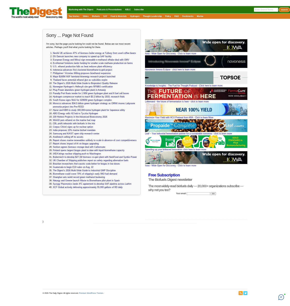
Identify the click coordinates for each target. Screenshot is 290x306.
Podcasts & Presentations (109, 9)
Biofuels (96, 16)
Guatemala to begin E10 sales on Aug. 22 (73, 167)
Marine (200, 16)
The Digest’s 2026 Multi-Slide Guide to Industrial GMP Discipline (84, 170)
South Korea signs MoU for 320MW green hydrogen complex (82, 100)
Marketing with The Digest (81, 9)
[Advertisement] (145, 256)
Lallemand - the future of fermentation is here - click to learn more (177, 101)
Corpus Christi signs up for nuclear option (73, 127)
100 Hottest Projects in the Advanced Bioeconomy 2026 (80, 117)
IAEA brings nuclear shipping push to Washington (77, 153)
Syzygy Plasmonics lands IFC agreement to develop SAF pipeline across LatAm (92, 184)
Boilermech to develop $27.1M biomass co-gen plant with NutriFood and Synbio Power (95, 157)
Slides (86, 16)
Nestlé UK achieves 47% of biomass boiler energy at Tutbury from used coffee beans (94, 53)
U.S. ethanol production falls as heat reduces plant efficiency (82, 66)
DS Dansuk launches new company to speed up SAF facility (82, 56)
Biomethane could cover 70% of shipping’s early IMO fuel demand (85, 174)
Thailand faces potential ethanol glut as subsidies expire (80, 80)
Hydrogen (134, 16)
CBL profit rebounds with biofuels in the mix (74, 123)
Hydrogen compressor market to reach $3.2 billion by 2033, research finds (89, 96)
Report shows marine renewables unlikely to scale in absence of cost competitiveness (95, 140)
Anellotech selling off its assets (68, 137)
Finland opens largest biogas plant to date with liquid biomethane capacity (89, 150)
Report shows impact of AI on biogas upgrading (76, 143)
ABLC (128, 9)
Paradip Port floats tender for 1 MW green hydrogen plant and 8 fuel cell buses (91, 93)
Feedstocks (188, 16)
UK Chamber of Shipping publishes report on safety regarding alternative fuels (90, 160)
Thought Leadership (152, 16)
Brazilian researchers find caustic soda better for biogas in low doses (86, 163)
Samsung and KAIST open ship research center (76, 133)
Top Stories (74, 16)
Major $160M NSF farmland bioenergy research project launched (84, 76)
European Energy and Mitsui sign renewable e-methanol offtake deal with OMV (91, 60)
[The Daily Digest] (36, 19)
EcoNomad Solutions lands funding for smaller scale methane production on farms (93, 63)
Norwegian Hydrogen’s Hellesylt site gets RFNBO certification (83, 86)
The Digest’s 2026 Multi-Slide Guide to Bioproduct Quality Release (85, 83)
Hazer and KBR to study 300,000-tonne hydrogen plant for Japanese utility (89, 110)
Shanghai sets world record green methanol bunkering (79, 177)
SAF (105, 16)
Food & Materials (119, 16)
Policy (168, 16)
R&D (176, 16)
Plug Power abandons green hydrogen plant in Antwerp (79, 90)
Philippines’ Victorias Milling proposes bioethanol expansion (82, 73)
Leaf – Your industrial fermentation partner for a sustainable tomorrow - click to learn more (188, 133)
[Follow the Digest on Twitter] (245, 293)
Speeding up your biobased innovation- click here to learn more (175, 149)
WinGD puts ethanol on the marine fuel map (74, 120)
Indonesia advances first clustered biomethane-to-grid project (82, 70)
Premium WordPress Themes (91, 293)
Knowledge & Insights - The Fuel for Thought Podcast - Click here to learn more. (184, 85)
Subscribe (139, 9)
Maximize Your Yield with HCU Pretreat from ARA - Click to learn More (179, 117)
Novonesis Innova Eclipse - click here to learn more (170, 69)
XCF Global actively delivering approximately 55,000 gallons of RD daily (88, 187)
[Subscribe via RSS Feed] (241, 293)
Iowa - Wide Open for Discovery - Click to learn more (170, 53)
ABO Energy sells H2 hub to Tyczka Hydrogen (75, 113)
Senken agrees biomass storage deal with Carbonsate (79, 147)
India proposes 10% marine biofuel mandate (74, 130)
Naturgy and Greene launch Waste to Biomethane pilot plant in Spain (86, 180)
